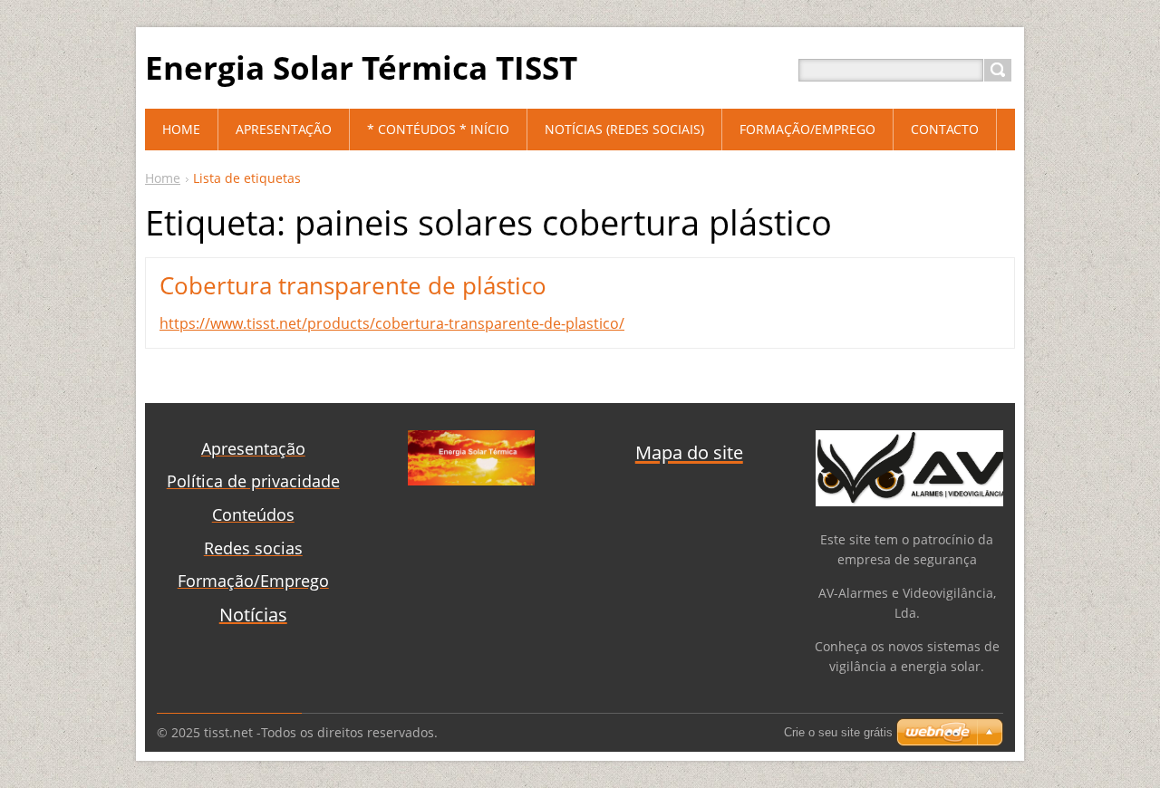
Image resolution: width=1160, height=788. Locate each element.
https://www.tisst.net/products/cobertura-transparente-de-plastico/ (392, 323)
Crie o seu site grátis (838, 732)
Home (162, 178)
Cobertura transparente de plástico (353, 285)
